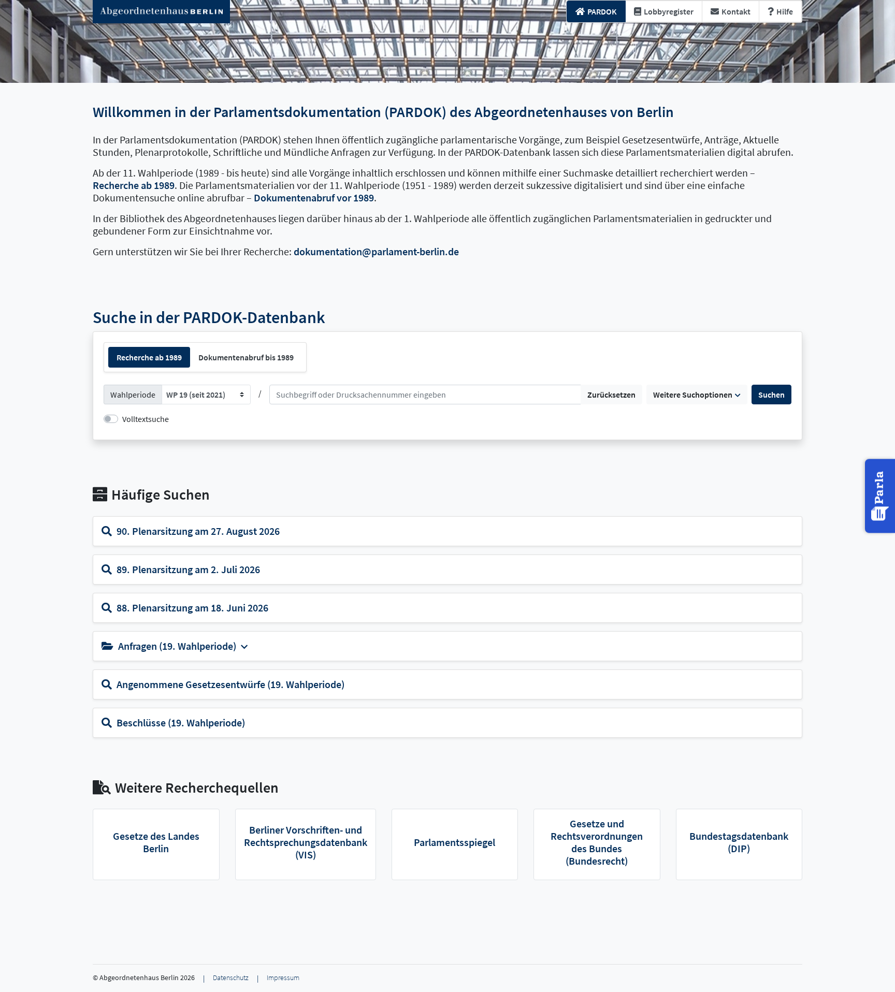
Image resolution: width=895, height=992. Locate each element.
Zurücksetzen (611, 394)
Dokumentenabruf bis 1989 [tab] (246, 357)
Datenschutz (231, 977)
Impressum (283, 977)
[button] (881, 495)
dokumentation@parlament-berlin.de (376, 251)
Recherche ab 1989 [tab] (149, 357)
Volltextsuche (145, 419)
